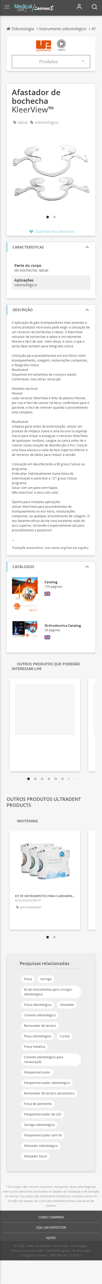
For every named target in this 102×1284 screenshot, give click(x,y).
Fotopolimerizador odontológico (47, 1083)
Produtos (48, 61)
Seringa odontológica (39, 1125)
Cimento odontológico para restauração (43, 1059)
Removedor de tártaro (40, 1025)
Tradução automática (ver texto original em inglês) (50, 548)
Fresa (28, 979)
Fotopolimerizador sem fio (43, 1135)
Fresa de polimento (38, 1104)
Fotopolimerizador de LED (42, 1114)
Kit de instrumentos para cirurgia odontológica (48, 991)
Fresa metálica (34, 1046)
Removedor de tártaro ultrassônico (49, 1093)
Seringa (46, 979)
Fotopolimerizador (37, 1072)
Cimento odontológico (40, 1015)
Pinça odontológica (37, 1036)
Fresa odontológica (38, 1004)
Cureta (65, 1036)
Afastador (67, 1004)
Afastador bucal (35, 1156)
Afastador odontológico (41, 1145)
